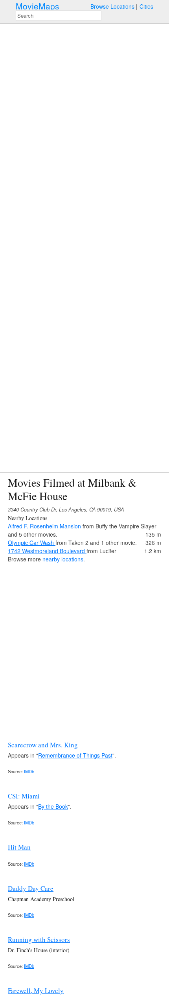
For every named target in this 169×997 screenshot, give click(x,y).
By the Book (53, 806)
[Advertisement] (84, 647)
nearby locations (62, 559)
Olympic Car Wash (31, 542)
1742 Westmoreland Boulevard (47, 551)
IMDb (29, 771)
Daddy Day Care (30, 888)
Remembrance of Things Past (75, 755)
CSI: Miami (24, 795)
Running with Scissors (39, 939)
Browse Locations (112, 6)
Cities (146, 6)
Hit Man (19, 847)
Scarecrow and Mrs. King (43, 744)
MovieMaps (37, 6)
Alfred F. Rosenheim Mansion (45, 526)
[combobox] (58, 15)
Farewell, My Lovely (36, 990)
